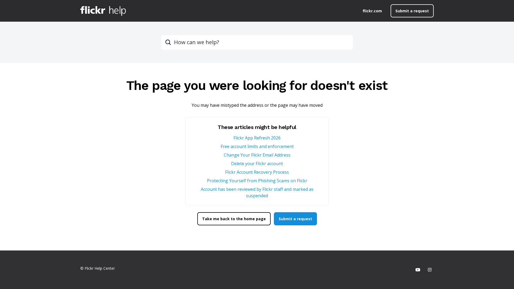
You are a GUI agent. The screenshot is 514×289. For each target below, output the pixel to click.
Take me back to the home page (234, 218)
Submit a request (412, 10)
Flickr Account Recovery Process (257, 172)
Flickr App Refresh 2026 (257, 138)
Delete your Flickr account (257, 163)
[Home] (103, 11)
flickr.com (372, 10)
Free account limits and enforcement (257, 146)
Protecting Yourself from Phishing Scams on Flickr (257, 181)
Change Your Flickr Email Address (257, 155)
